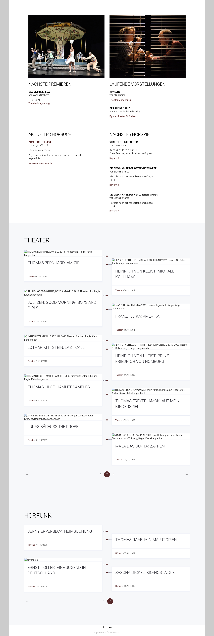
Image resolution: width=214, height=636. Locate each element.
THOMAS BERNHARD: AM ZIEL (54, 262)
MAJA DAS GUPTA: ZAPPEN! (140, 446)
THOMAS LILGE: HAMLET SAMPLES (59, 387)
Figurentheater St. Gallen (123, 116)
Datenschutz (114, 632)
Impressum (99, 632)
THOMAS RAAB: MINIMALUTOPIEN (146, 539)
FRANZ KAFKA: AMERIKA (137, 316)
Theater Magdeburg (39, 103)
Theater (31, 276)
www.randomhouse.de (40, 163)
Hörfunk (31, 545)
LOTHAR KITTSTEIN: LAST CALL (56, 347)
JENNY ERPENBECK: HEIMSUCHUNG (60, 531)
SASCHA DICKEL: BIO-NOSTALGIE (145, 572)
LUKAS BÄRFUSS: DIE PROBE (53, 426)
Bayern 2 (114, 158)
